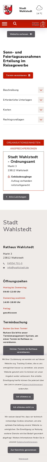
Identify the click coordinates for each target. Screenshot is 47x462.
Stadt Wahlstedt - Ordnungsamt (23, 159)
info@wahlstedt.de (18, 267)
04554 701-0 (15, 263)
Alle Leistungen (17, 196)
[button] (23, 90)
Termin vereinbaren (16, 75)
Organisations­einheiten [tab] (23, 142)
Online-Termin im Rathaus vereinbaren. (23, 351)
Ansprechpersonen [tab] (23, 148)
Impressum (23, 459)
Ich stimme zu (23, 396)
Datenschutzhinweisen (32, 384)
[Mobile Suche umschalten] (15, 24)
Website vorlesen (19, 34)
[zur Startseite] (7, 9)
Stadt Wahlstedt (25, 10)
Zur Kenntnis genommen (23, 449)
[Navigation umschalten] (4, 23)
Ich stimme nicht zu (23, 407)
